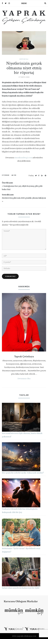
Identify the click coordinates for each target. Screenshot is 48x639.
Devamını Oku (24, 378)
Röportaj (24, 59)
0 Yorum (5, 175)
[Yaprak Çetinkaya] (24, 17)
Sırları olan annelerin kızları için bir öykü (20, 588)
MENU (24, 3)
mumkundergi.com (23, 157)
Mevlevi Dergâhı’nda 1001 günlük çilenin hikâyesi (24, 198)
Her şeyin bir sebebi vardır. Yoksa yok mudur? (23, 473)
